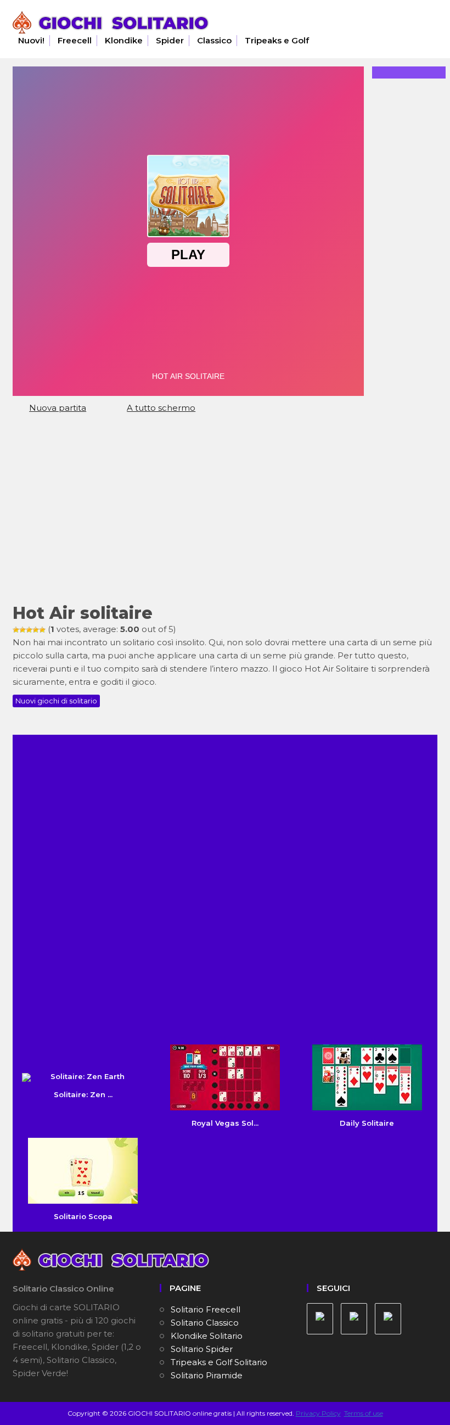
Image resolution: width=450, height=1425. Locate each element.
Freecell (75, 40)
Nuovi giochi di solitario (56, 700)
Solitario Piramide (207, 1375)
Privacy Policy (318, 1413)
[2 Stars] (22, 630)
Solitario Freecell (205, 1309)
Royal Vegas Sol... (225, 1123)
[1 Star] (16, 630)
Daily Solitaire (367, 1123)
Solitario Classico (205, 1322)
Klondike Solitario (207, 1336)
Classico (214, 40)
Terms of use (363, 1413)
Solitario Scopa (83, 1216)
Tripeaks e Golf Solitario (219, 1362)
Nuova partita (57, 408)
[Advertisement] (225, 513)
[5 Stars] (42, 630)
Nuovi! (31, 40)
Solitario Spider (202, 1349)
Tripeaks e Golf (277, 40)
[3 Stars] (29, 630)
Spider (170, 40)
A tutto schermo (161, 408)
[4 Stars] (35, 630)
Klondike (124, 40)
